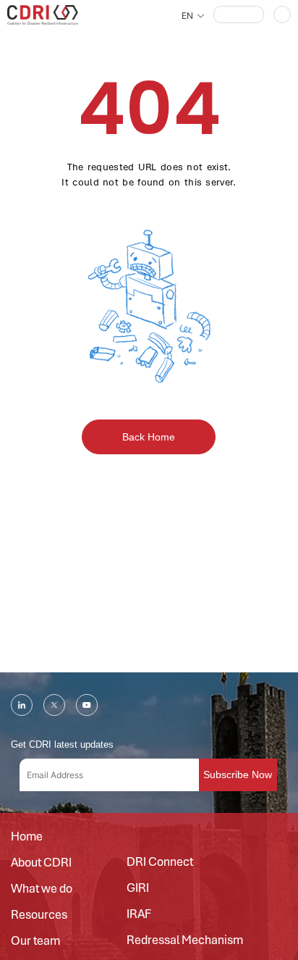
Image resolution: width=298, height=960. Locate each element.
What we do (41, 889)
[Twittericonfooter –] (54, 705)
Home (27, 837)
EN (187, 15)
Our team (35, 941)
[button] (238, 14)
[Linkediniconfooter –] (22, 705)
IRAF (139, 914)
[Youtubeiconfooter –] (87, 705)
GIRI (138, 888)
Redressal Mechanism (185, 940)
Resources (39, 915)
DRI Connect (160, 862)
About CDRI (41, 863)
